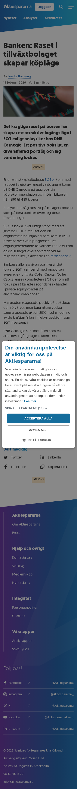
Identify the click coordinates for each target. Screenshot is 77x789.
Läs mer (30, 401)
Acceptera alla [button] (38, 418)
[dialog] (38, 394)
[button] (38, 408)
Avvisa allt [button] (38, 429)
